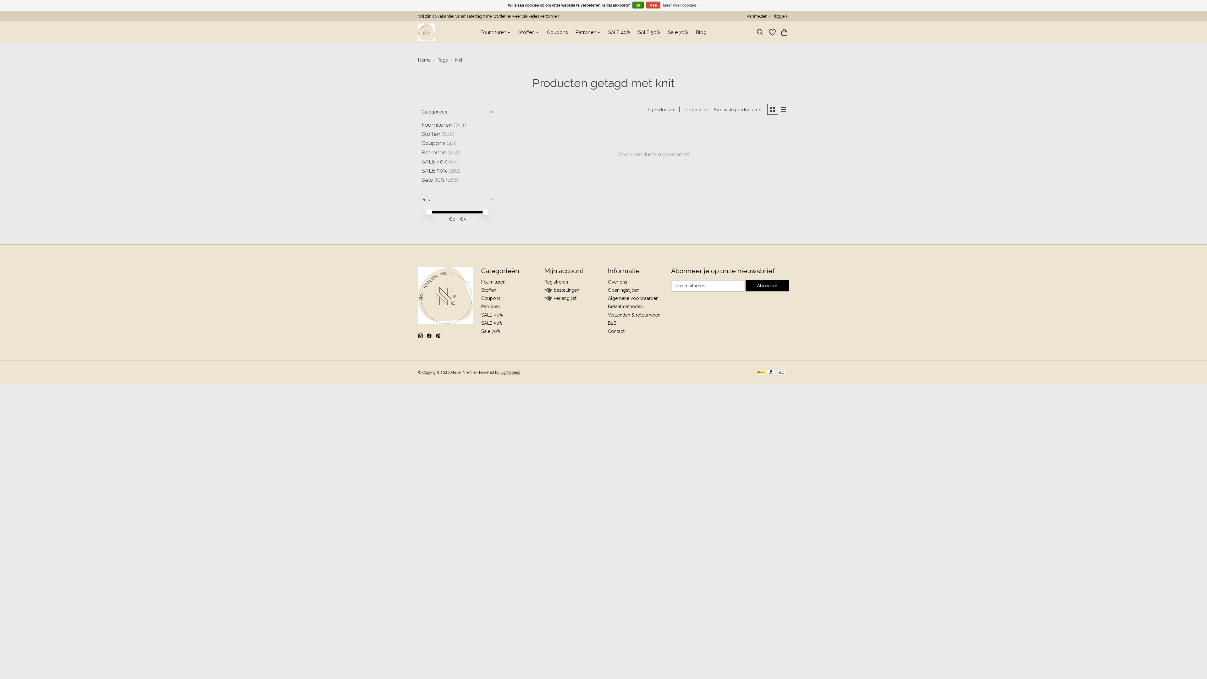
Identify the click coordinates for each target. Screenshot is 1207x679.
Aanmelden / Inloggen (767, 16)
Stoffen (431, 133)
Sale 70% (678, 32)
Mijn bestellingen (561, 290)
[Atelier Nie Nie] (426, 32)
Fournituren (437, 124)
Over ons (617, 281)
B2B (612, 323)
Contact (616, 331)
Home (424, 60)
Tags (443, 60)
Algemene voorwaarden (633, 298)
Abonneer (767, 285)
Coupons (557, 32)
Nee (653, 5)
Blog (701, 32)
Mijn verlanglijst (560, 298)
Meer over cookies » (681, 5)
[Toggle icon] (760, 32)
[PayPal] (771, 373)
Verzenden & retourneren (634, 314)
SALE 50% (649, 32)
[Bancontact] (781, 373)
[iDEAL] (761, 373)
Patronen (434, 152)
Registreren (556, 281)
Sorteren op (697, 109)
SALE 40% (619, 32)
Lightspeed (510, 372)
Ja (638, 5)
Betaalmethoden (625, 306)
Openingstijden (623, 290)
